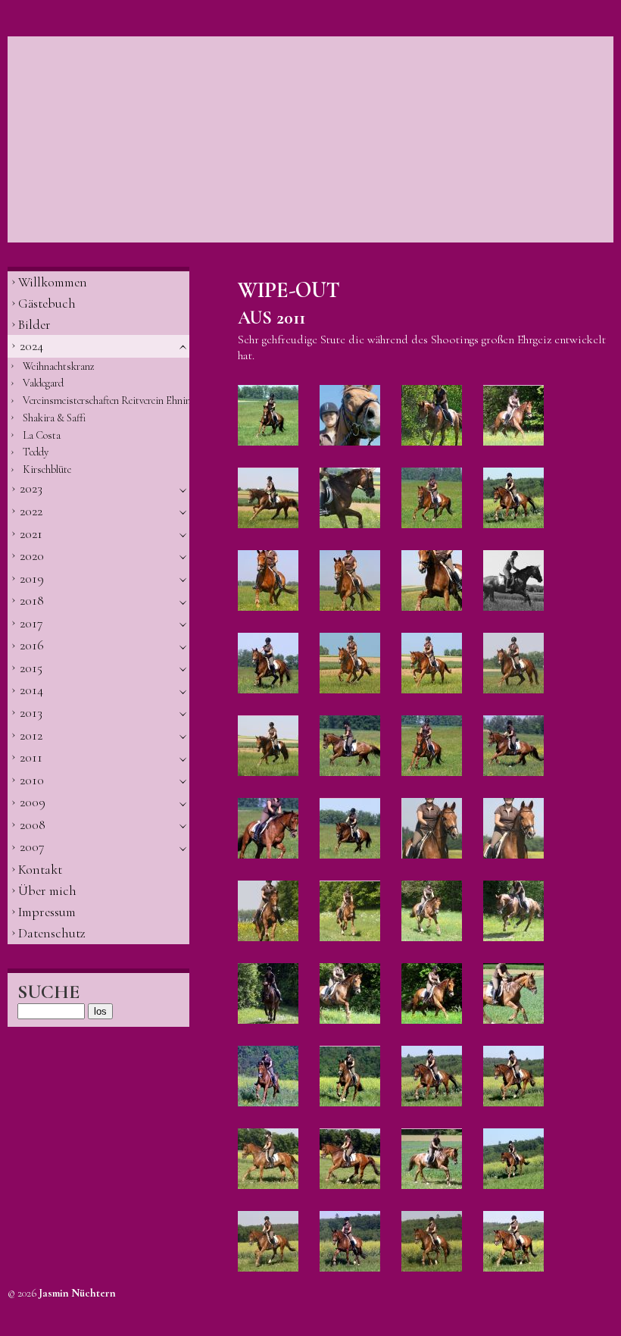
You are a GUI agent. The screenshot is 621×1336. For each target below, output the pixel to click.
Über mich (47, 891)
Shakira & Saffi (54, 417)
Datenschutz (52, 933)
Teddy (35, 452)
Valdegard (43, 383)
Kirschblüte (47, 469)
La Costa (42, 435)
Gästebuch (47, 303)
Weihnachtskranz (59, 366)
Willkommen (52, 282)
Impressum (47, 912)
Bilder (34, 325)
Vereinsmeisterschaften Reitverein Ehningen (106, 400)
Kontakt (40, 870)
